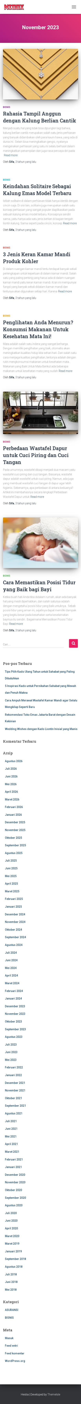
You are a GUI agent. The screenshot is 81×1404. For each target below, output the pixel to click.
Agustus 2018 (13, 1266)
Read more (10, 155)
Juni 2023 (11, 1052)
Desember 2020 (15, 1174)
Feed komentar (14, 1353)
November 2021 (15, 1090)
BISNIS (6, 107)
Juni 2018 (11, 1282)
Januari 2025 (13, 906)
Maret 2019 (12, 1243)
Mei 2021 (11, 1136)
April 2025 (11, 883)
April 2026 (11, 791)
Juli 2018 (11, 1274)
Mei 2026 (11, 784)
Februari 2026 (14, 807)
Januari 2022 (13, 1075)
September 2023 (15, 1029)
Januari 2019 (13, 1251)
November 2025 (15, 830)
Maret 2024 (12, 983)
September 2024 (15, 937)
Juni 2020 (11, 1220)
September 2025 (15, 845)
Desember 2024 (15, 914)
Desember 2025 (15, 822)
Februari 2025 (14, 898)
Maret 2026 (12, 799)
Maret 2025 (12, 891)
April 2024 (11, 975)
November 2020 (15, 1182)
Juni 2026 (11, 776)
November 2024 (15, 921)
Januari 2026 (13, 814)
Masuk (9, 1338)
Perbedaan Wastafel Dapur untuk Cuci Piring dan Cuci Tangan (36, 455)
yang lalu (25, 161)
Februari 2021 (14, 1159)
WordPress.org (15, 1361)
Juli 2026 (11, 768)
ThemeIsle (53, 1394)
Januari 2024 (13, 998)
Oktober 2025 (13, 837)
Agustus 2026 (13, 761)
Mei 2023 (11, 1059)
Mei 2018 (11, 1289)
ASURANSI (11, 1310)
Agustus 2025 (13, 853)
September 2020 (15, 1197)
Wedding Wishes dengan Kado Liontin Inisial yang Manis (41, 729)
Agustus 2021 (13, 1113)
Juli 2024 (11, 952)
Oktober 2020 (13, 1190)
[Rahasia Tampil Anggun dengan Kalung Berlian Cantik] (40, 74)
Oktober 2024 (13, 929)
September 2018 (15, 1259)
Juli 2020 (11, 1213)
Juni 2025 (11, 868)
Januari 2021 (13, 1167)
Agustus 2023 (13, 1036)
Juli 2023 (11, 1044)
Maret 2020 (12, 1236)
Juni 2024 (11, 960)
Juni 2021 (11, 1128)
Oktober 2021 (13, 1098)
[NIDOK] (15, 7)
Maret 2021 (12, 1151)
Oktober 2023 (13, 1021)
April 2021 (11, 1144)
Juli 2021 (11, 1121)
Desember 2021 (15, 1082)
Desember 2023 (15, 1006)
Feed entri (11, 1345)
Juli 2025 (11, 860)
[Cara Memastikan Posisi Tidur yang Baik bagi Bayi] (40, 542)
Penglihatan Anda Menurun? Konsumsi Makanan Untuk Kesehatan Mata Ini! (38, 329)
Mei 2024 (11, 968)
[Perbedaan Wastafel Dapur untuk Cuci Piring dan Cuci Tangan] (40, 413)
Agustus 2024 (13, 945)
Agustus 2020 (13, 1205)
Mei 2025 (11, 876)
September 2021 (15, 1105)
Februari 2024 (14, 991)
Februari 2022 (14, 1067)
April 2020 (11, 1228)
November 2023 (15, 1013)
